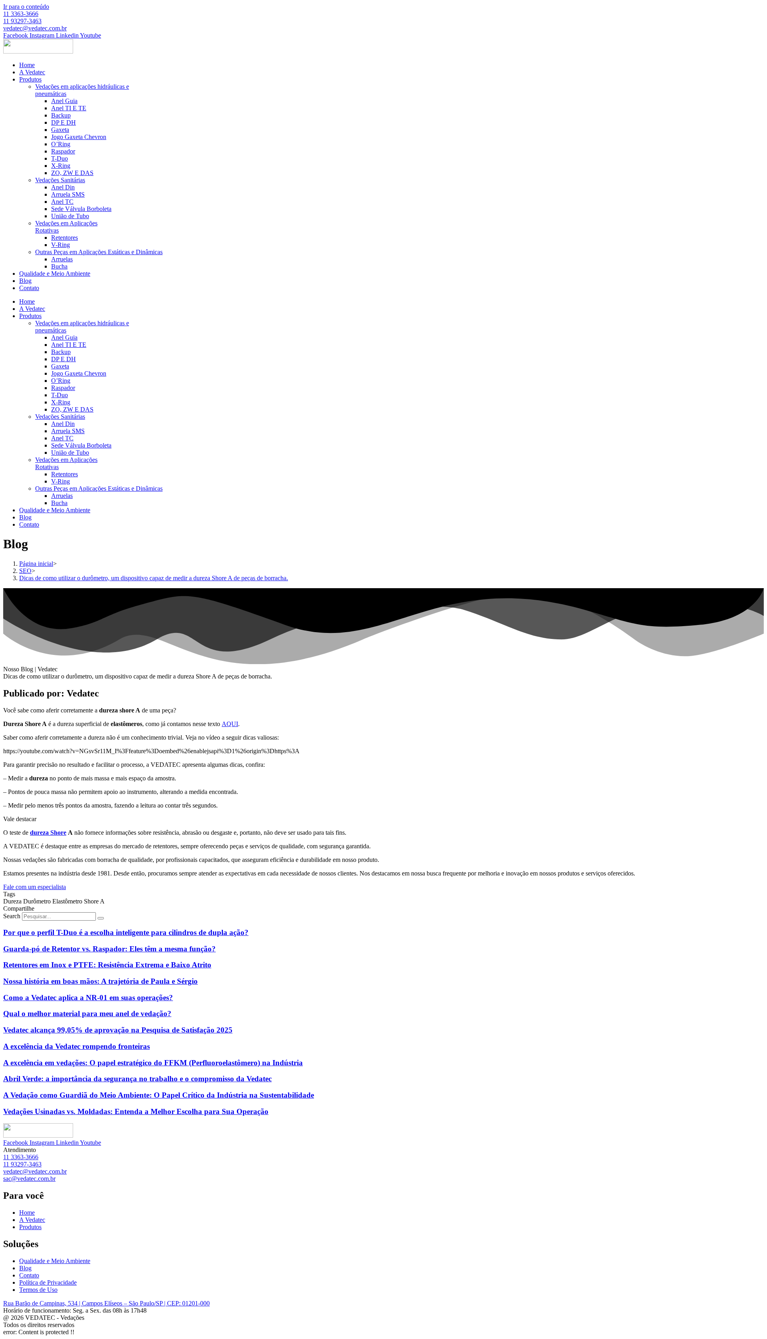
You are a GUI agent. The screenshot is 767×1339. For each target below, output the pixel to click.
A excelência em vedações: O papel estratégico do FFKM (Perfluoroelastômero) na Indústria (153, 1062)
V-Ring (60, 244)
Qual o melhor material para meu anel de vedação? (87, 1013)
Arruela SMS (68, 194)
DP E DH (63, 122)
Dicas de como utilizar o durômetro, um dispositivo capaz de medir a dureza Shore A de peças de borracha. (153, 578)
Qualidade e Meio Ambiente (54, 273)
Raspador (63, 151)
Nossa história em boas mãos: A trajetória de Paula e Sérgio (100, 981)
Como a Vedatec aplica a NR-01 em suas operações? (88, 997)
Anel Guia (64, 100)
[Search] (100, 918)
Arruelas (62, 259)
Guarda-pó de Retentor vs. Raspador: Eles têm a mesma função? (109, 949)
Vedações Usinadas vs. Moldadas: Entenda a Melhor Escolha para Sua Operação (135, 1111)
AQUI (230, 723)
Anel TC (62, 201)
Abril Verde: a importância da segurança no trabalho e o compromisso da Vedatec (137, 1078)
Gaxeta (60, 129)
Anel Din (63, 187)
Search (11, 916)
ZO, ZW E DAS (72, 172)
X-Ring (60, 165)
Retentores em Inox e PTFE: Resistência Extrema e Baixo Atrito (107, 965)
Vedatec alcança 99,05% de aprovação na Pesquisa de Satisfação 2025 (117, 1030)
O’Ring (60, 144)
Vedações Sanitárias (60, 180)
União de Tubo (70, 216)
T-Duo (59, 158)
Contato (29, 288)
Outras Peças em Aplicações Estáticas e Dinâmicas (99, 252)
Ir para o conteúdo (26, 6)
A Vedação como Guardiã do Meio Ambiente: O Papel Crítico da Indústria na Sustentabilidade (158, 1095)
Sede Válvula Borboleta (81, 208)
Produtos (30, 79)
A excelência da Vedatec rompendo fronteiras (76, 1046)
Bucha (59, 266)
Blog (25, 280)
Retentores (64, 237)
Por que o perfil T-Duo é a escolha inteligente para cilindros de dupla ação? (125, 932)
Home (27, 65)
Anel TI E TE (68, 108)
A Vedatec (32, 72)
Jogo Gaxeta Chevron (78, 136)
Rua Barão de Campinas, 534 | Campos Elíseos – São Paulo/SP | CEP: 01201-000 (106, 1303)
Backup (61, 115)
